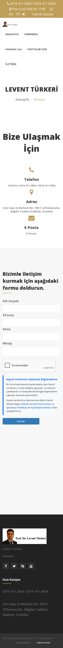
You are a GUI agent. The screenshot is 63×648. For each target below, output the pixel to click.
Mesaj (7, 343)
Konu (7, 329)
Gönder (21, 421)
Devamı (8, 556)
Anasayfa (22, 99)
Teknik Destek (42, 14)
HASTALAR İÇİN (37, 49)
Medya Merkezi (23, 642)
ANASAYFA (12, 34)
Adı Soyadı (11, 301)
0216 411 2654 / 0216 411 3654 (32, 3)
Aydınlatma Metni (41, 407)
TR (18, 14)
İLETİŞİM (10, 64)
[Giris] (23, 14)
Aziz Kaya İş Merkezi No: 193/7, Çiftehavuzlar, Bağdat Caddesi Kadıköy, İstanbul (25, 609)
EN (11, 14)
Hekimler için (13, 49)
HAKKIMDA (31, 34)
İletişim (39, 99)
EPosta (8, 315)
